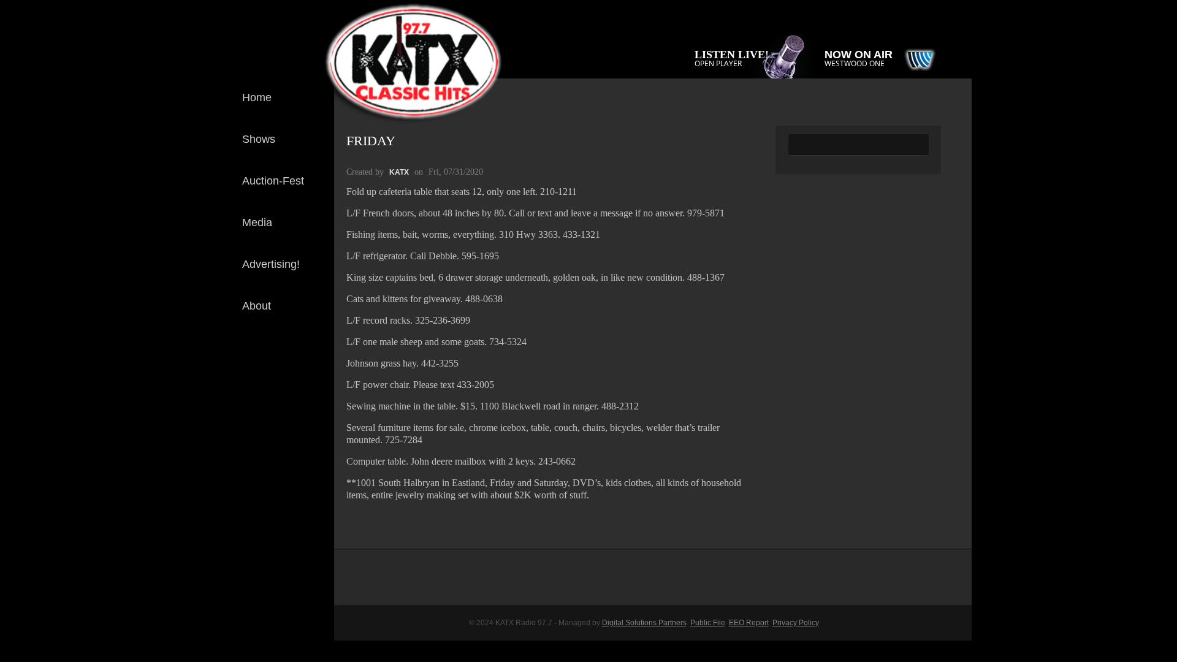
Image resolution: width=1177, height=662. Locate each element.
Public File (707, 622)
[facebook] (315, 360)
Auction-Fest (273, 181)
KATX (399, 172)
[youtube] (315, 400)
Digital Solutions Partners (644, 622)
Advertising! (271, 264)
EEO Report (749, 622)
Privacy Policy (795, 622)
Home (257, 97)
